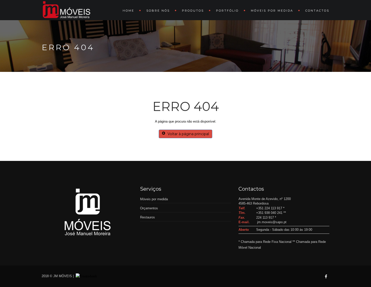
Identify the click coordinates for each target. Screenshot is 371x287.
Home (128, 10)
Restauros (147, 217)
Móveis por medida (272, 10)
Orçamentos (149, 208)
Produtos (193, 10)
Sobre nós (158, 10)
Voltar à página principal (188, 134)
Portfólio (227, 10)
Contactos (317, 10)
